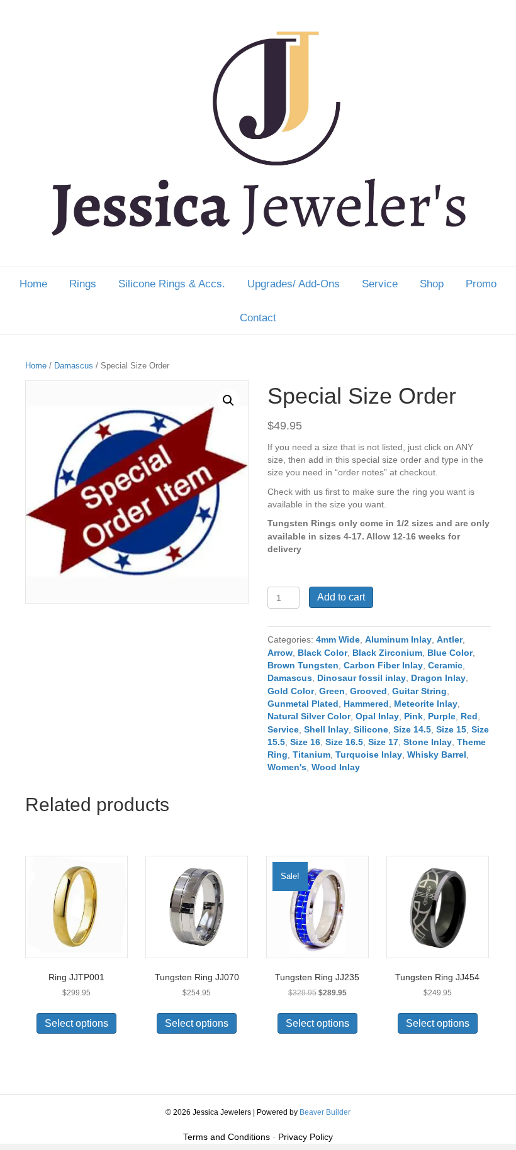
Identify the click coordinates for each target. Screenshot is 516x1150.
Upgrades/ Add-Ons (293, 284)
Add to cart (341, 597)
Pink (413, 716)
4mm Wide (338, 639)
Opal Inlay (377, 716)
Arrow (280, 653)
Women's (286, 767)
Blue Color (450, 653)
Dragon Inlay (438, 678)
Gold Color (290, 691)
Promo (481, 284)
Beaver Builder (325, 1112)
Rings (82, 284)
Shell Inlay (326, 729)
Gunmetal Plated (303, 704)
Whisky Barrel (436, 754)
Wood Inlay (335, 767)
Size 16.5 (344, 742)
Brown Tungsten (303, 665)
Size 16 (305, 742)
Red (469, 716)
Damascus (73, 365)
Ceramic (445, 665)
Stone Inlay (427, 742)
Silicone (371, 729)
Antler (450, 639)
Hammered (366, 704)
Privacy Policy (305, 1137)
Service (380, 284)
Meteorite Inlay (425, 704)
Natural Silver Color (309, 716)
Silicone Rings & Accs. (171, 284)
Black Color (322, 653)
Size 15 (451, 729)
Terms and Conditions (226, 1137)
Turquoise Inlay (368, 754)
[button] (228, 400)
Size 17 (383, 742)
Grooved (368, 691)
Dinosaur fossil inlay (361, 678)
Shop (432, 284)
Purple (442, 716)
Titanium (311, 754)
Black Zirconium (387, 653)
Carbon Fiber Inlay (383, 665)
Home (33, 284)
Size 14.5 (412, 729)
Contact (258, 318)
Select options (76, 1023)
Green (332, 691)
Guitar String (419, 691)
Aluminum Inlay (398, 639)
